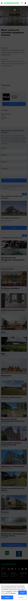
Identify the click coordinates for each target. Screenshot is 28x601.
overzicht (9, 591)
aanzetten (13, 593)
